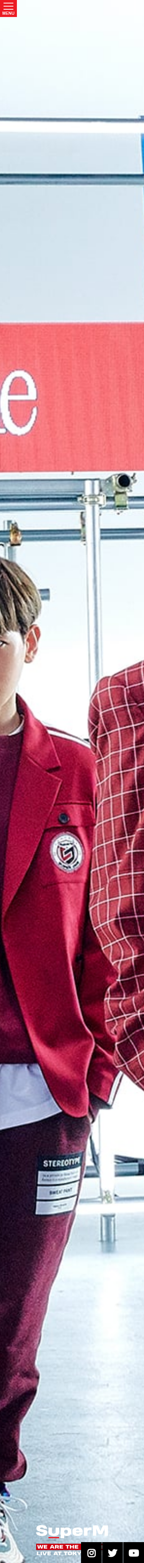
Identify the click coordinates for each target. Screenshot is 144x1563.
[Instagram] (91, 1552)
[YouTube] (133, 1552)
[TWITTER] (112, 1552)
